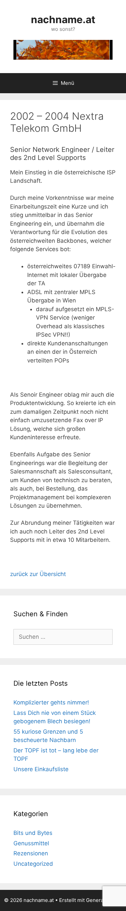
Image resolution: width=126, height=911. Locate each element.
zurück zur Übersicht (38, 574)
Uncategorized (33, 863)
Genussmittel (31, 843)
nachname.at (63, 19)
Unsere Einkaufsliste (41, 769)
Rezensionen (30, 853)
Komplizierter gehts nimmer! (51, 702)
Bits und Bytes (32, 833)
